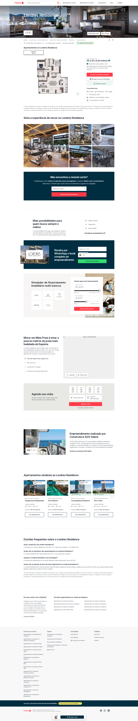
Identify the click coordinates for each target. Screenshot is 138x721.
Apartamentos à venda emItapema (63, 601)
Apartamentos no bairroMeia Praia (63, 609)
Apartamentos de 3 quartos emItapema (95, 606)
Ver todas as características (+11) (94, 233)
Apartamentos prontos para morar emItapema (66, 604)
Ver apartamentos (34, 514)
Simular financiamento (87, 309)
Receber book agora (92, 261)
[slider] (99, 291)
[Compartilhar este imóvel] (109, 40)
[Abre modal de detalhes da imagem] (46, 145)
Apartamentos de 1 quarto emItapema (94, 601)
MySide (25, 40)
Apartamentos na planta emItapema (64, 606)
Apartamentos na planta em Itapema (58, 40)
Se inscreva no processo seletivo (68, 703)
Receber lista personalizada (69, 194)
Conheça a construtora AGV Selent (80, 451)
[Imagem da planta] (52, 76)
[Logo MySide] (19, 3)
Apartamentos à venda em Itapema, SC (38, 40)
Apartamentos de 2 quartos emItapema (95, 604)
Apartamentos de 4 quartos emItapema (95, 609)
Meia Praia (71, 40)
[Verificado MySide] (109, 61)
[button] (69, 145)
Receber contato (101, 83)
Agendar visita (85, 404)
